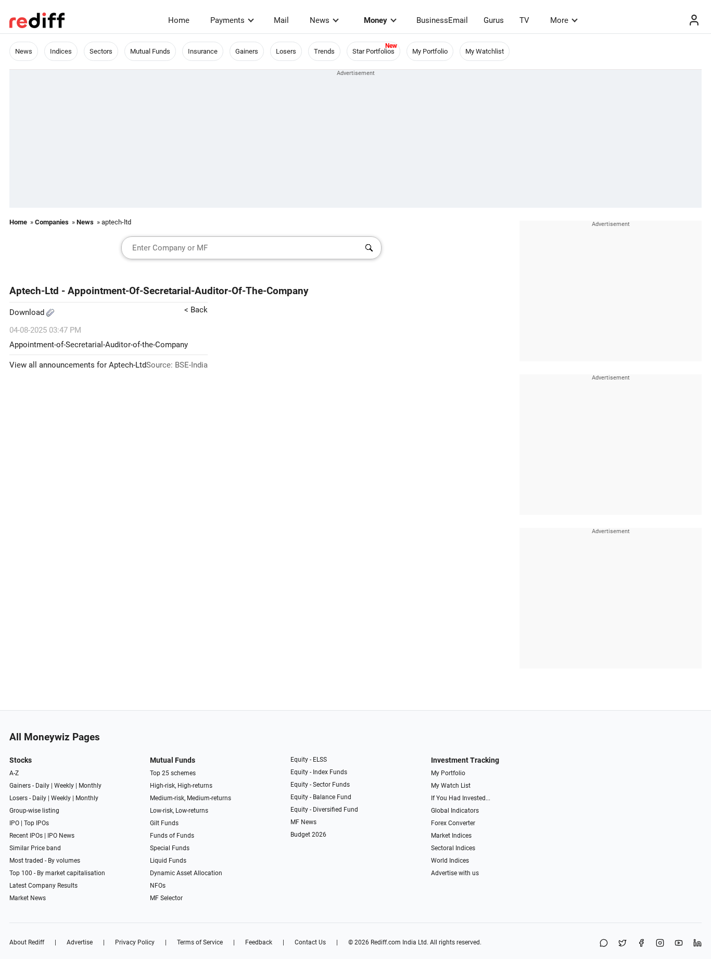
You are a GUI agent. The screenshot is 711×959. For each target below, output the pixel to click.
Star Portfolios (373, 51)
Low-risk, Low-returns (179, 810)
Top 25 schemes (173, 773)
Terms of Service (200, 942)
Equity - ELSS (308, 759)
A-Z (14, 773)
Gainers (246, 51)
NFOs (158, 885)
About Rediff (26, 942)
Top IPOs (36, 823)
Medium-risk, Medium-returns (190, 798)
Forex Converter (453, 823)
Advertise (80, 942)
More (559, 20)
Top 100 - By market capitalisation (57, 873)
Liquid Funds (168, 860)
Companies (52, 222)
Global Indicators (455, 810)
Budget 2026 (308, 834)
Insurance (203, 51)
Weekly (64, 785)
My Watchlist (484, 51)
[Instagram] (660, 944)
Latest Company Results (43, 885)
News (319, 20)
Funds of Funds (172, 835)
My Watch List (451, 785)
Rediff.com (386, 942)
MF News (303, 822)
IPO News (60, 835)
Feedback (258, 942)
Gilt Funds (164, 823)
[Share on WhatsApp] (604, 944)
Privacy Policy (135, 942)
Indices (61, 51)
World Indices (450, 860)
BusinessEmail (442, 20)
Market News (27, 898)
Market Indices (451, 835)
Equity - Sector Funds (320, 784)
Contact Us (310, 942)
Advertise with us (455, 873)
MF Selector (166, 898)
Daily (42, 785)
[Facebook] (641, 944)
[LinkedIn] (697, 944)
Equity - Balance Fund (320, 797)
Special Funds (169, 848)
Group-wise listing (34, 810)
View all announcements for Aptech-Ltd (77, 365)
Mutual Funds (150, 51)
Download (27, 312)
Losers (286, 51)
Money (375, 20)
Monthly (90, 785)
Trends (324, 51)
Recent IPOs (26, 835)
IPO (14, 823)
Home (178, 20)
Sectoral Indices (453, 848)
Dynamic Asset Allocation (186, 873)
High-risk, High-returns (181, 785)
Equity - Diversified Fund (324, 809)
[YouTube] (679, 944)
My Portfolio (430, 51)
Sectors (101, 51)
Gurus (494, 20)
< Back (196, 309)
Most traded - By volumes (44, 860)
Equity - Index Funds (318, 772)
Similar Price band (35, 848)
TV (524, 20)
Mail (281, 20)
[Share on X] (622, 944)
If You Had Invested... (460, 798)
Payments (227, 20)
